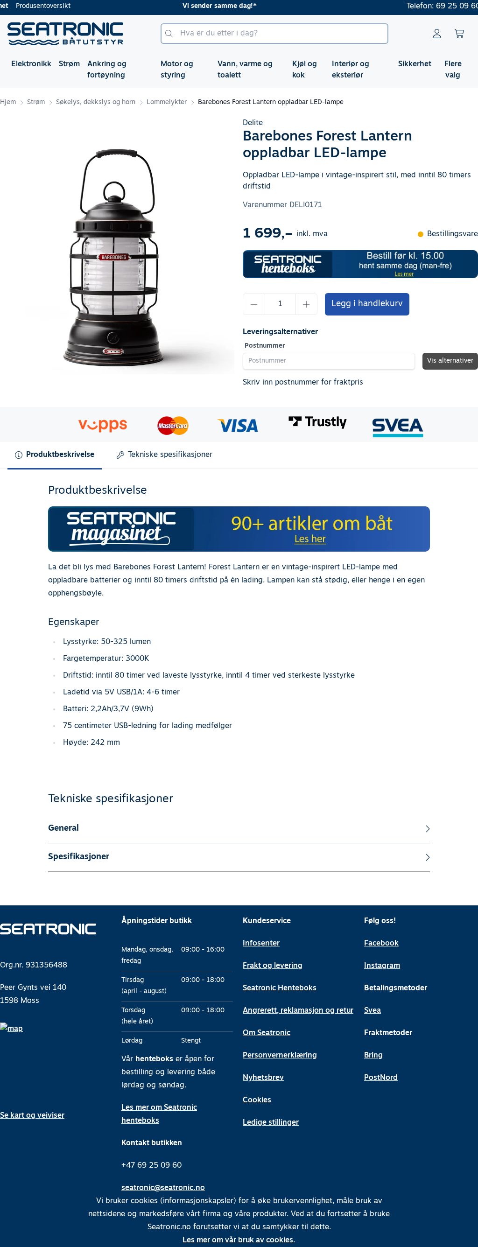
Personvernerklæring (280, 1055)
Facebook (381, 943)
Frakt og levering (272, 966)
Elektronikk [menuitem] (31, 64)
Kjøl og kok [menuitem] (304, 70)
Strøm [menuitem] (69, 64)
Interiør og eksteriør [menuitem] (350, 70)
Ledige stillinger (271, 1123)
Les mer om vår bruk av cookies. (239, 1240)
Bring (373, 1055)
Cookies (257, 1100)
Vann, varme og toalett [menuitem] (245, 70)
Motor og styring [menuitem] (177, 70)
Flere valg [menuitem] (453, 70)
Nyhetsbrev (263, 1078)
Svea (372, 1011)
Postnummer (265, 346)
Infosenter (261, 943)
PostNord (381, 1078)
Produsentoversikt (43, 6)
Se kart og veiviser (32, 1116)
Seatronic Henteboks (279, 988)
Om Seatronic (266, 1033)
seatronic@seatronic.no (163, 1188)
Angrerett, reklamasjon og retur (298, 1011)
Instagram (382, 966)
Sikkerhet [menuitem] (414, 64)
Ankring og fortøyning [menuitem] (107, 70)
